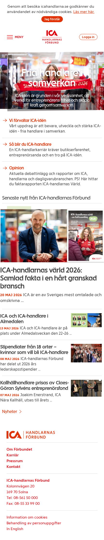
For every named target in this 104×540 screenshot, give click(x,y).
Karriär (13, 455)
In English (15, 529)
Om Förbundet (19, 449)
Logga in (88, 37)
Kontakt (13, 466)
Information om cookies (27, 517)
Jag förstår (52, 19)
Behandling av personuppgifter (34, 523)
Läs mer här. (83, 11)
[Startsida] (52, 37)
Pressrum (15, 461)
